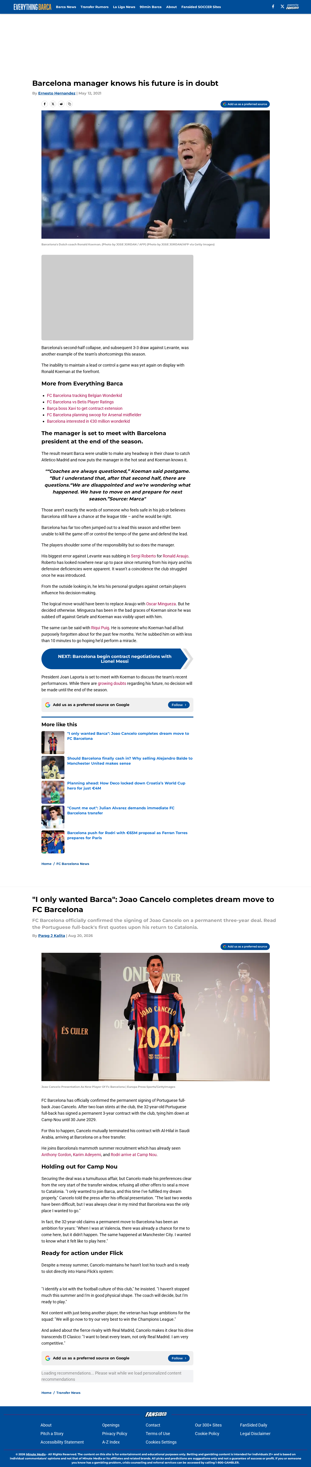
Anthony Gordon (56, 1154)
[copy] (69, 104)
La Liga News (124, 7)
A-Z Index (111, 1442)
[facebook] (273, 6)
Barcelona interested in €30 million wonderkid (88, 421)
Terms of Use (158, 1433)
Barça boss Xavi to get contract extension (84, 408)
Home (46, 864)
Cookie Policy (207, 1433)
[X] (282, 6)
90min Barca (151, 7)
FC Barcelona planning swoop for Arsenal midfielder (94, 414)
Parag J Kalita (51, 935)
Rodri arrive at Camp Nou (134, 1154)
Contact (153, 1425)
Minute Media (36, 1454)
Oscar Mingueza (161, 603)
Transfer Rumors (94, 7)
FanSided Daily (253, 1425)
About (171, 7)
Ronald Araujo (175, 556)
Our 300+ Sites (208, 1425)
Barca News (66, 7)
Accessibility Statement (62, 1442)
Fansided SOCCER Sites (201, 7)
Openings (110, 1425)
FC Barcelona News (72, 864)
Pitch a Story (52, 1433)
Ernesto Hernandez (57, 93)
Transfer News (68, 1393)
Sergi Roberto (143, 556)
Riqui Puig (99, 627)
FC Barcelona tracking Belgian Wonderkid (84, 395)
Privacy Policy (114, 1433)
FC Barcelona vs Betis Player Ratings (80, 401)
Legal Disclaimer (255, 1433)
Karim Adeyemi (87, 1154)
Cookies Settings (161, 1442)
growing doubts (112, 683)
